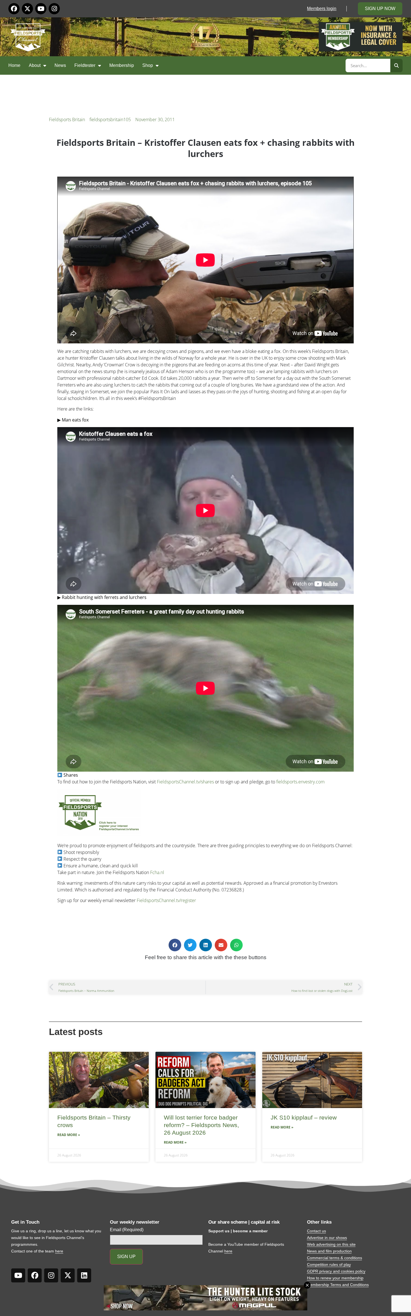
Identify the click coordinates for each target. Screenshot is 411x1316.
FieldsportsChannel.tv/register (166, 900)
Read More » (68, 1134)
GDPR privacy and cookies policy (336, 1271)
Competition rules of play (329, 1264)
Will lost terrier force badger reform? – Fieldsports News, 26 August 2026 (201, 1125)
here (59, 1251)
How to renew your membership (335, 1278)
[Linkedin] (84, 1275)
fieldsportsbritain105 (110, 119)
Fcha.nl (157, 872)
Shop (147, 65)
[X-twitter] (27, 8)
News (60, 65)
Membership (121, 65)
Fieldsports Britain (67, 119)
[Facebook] (14, 8)
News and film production (329, 1251)
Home (14, 65)
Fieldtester (84, 65)
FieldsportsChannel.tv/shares (185, 782)
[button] (175, 945)
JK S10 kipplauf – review (304, 1117)
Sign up (126, 1256)
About (35, 65)
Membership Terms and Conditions (338, 1284)
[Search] (396, 65)
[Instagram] (54, 8)
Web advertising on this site (331, 1244)
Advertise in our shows (327, 1237)
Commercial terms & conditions (334, 1258)
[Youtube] (40, 8)
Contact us (316, 1231)
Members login (321, 8)
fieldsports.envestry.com (300, 782)
